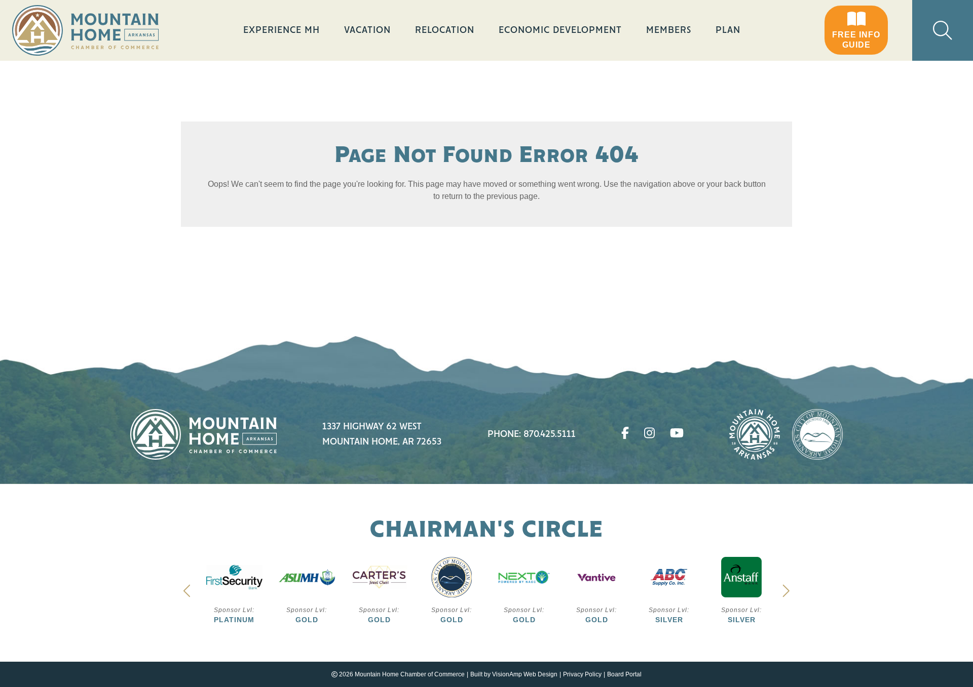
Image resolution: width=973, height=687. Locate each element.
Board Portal (624, 674)
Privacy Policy (582, 674)
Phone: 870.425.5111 (532, 434)
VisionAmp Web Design (524, 674)
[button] (856, 30)
